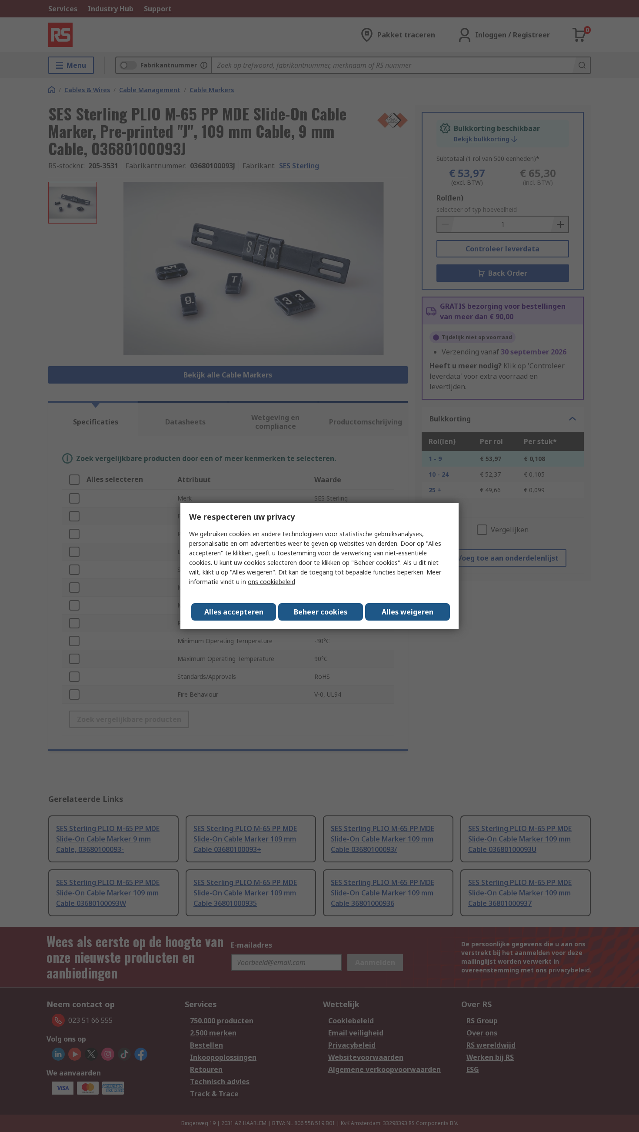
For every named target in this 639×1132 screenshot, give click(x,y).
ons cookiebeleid (271, 582)
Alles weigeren (407, 612)
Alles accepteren (233, 612)
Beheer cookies (320, 612)
